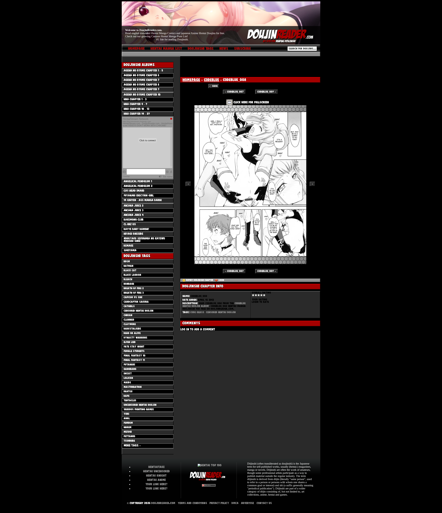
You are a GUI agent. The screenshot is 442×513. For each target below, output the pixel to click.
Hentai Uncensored (156, 471)
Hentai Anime (156, 480)
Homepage (191, 80)
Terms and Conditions (192, 503)
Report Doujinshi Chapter (199, 280)
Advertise (247, 503)
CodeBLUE (211, 80)
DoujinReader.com (163, 503)
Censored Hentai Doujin (221, 312)
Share (215, 86)
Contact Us (264, 503)
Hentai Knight (156, 475)
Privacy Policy (219, 503)
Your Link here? (156, 484)
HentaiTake (156, 467)
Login (221, 280)
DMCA (235, 503)
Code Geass (197, 312)
